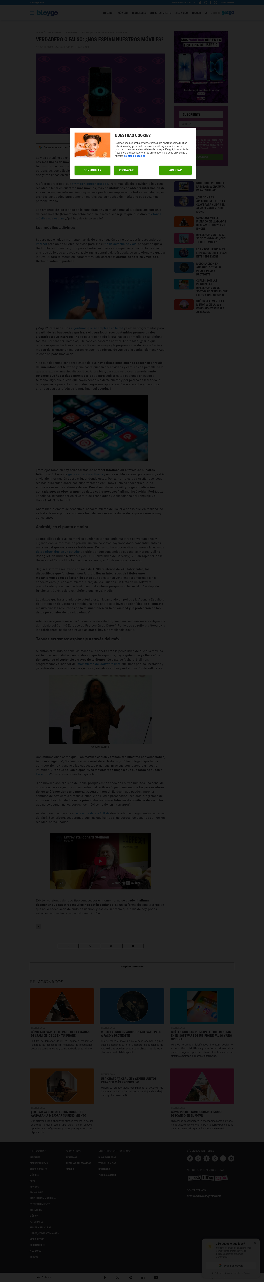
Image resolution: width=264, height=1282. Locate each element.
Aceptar (175, 170)
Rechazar (126, 170)
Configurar (92, 170)
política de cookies (134, 155)
